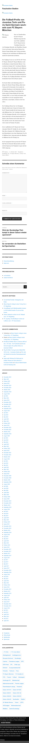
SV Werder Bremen (8, 702)
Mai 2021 (6, 465)
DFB (22, 661)
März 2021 (6, 469)
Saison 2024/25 (7, 699)
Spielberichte (7, 637)
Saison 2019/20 (17, 690)
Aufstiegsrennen (16, 655)
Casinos (5, 661)
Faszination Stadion (10, 8)
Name (4, 195)
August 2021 (7, 459)
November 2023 (7, 404)
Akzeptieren (5, 722)
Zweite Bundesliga (14, 708)
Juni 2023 (6, 415)
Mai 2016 (6, 578)
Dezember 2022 (7, 427)
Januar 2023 (6, 425)
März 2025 (6, 379)
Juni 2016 (6, 576)
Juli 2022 (6, 438)
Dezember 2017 (7, 549)
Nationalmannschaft (8, 683)
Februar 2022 (7, 448)
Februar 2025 (7, 381)
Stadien (23, 699)
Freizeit (9, 677)
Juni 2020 (6, 488)
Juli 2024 (6, 396)
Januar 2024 (6, 400)
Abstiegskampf (7, 655)
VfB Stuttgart (6, 705)
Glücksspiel (21, 677)
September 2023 (7, 408)
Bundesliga (4, 153)
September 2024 (7, 391)
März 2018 (6, 543)
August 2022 (7, 436)
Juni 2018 (6, 536)
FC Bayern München (14, 153)
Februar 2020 (7, 496)
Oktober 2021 (7, 457)
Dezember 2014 (7, 604)
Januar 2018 (6, 547)
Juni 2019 (6, 513)
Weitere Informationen (19, 720)
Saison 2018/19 (7, 690)
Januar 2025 (6, 383)
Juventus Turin (22, 153)
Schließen (2, 740)
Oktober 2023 (7, 406)
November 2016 (7, 570)
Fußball (15, 677)
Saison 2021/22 (17, 693)
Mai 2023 (6, 417)
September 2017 (7, 555)
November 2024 (7, 387)
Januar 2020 (6, 499)
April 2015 (6, 597)
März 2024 (6, 398)
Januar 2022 (6, 450)
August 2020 (7, 484)
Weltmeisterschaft (16, 705)
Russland (19, 686)
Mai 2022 (6, 442)
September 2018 (7, 532)
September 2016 (7, 572)
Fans (17, 671)
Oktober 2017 (7, 553)
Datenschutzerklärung (9, 261)
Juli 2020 (6, 486)
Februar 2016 (7, 585)
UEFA (21, 702)
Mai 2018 (6, 538)
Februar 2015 (7, 599)
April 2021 (6, 467)
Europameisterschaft (14, 668)
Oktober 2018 (7, 530)
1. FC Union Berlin (15, 652)
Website (4, 210)
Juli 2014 (6, 610)
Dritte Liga (17, 664)
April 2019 (6, 517)
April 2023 (6, 419)
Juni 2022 (6, 440)
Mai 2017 (6, 564)
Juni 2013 (6, 618)
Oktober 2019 (7, 505)
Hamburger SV (7, 680)
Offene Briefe (7, 635)
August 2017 (7, 557)
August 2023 (7, 410)
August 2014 (7, 608)
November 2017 (7, 551)
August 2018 (7, 534)
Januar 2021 (6, 473)
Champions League (14, 661)
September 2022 (7, 433)
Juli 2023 (6, 412)
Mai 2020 (6, 490)
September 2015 (7, 593)
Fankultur (5, 671)
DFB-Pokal (6, 664)
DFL (8, 153)
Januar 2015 (6, 601)
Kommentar (6, 173)
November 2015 (7, 589)
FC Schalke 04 (19, 674)
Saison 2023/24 (17, 696)
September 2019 (7, 507)
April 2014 (6, 614)
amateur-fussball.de (8, 277)
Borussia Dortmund (8, 658)
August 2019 (7, 509)
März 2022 (6, 446)
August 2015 (7, 595)
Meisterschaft (15, 680)
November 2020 (7, 478)
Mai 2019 (6, 515)
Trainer (16, 702)
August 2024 (7, 394)
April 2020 (6, 492)
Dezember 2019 (7, 501)
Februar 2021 (7, 471)
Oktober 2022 (7, 431)
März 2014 (6, 616)
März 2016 (6, 583)
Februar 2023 (7, 423)
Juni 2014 (6, 612)
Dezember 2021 (7, 452)
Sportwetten (6, 639)
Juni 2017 (6, 562)
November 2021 (7, 454)
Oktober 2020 (7, 480)
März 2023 (6, 421)
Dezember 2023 (7, 402)
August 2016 (7, 574)
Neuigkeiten (20, 152)
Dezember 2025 (7, 377)
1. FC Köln (5, 652)
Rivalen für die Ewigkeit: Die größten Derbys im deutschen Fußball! (14, 346)
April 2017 (6, 566)
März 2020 (6, 494)
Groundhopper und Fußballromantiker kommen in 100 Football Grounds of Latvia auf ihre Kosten (15, 310)
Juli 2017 (6, 559)
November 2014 (7, 606)
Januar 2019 (6, 524)
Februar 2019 (7, 522)
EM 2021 (5, 668)
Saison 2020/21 (5, 155)
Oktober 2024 (7, 389)
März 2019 (6, 520)
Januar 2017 (6, 568)
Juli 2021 (6, 461)
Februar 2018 (7, 545)
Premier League (19, 683)
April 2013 (6, 620)
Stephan (6, 152)
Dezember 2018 (7, 526)
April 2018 (6, 541)
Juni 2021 (6, 463)
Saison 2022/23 (7, 696)
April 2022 (6, 444)
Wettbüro (5, 708)
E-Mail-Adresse (7, 203)
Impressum (6, 263)
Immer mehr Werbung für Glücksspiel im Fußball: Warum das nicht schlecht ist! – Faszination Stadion (13, 360)
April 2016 (6, 580)
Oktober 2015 (7, 591)
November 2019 (7, 503)
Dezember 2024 (7, 385)
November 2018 (7, 528)
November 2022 (7, 429)
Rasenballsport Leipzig (9, 686)
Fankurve (11, 671)
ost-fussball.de (7, 275)
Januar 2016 (6, 587)
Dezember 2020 (7, 475)
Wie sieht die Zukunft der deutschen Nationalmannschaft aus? (15, 354)
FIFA (4, 677)
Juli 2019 (6, 511)
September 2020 (7, 482)
